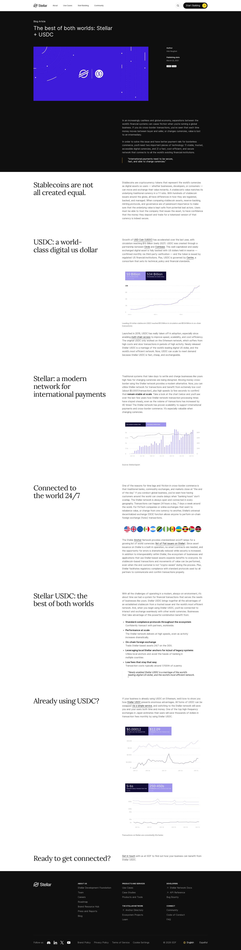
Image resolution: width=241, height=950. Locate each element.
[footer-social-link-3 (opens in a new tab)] (68, 942)
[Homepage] (42, 884)
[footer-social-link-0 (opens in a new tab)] (48, 942)
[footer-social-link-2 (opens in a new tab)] (62, 942)
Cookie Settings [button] (141, 942)
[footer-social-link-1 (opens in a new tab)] (55, 942)
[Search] (178, 6)
